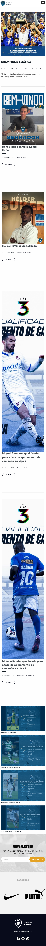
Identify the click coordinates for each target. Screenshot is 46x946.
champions (20, 69)
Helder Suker (27, 253)
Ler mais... (8, 164)
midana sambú (30, 675)
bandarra (20, 468)
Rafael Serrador (21, 157)
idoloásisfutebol (37, 69)
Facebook (18, 938)
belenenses (28, 468)
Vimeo (27, 938)
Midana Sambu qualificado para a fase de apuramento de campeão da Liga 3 (22, 664)
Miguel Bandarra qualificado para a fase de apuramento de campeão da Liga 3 (21, 457)
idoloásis (28, 69)
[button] (43, 2)
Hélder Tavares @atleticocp (19, 246)
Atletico (19, 253)
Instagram (23, 938)
